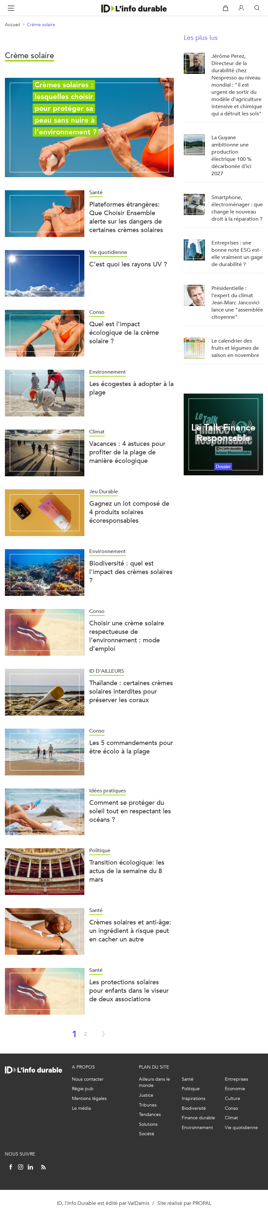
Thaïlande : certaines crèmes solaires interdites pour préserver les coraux (131, 691)
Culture (232, 1098)
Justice (146, 1095)
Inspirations (193, 1098)
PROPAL (202, 1203)
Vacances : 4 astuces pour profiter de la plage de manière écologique (127, 452)
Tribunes (148, 1105)
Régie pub (82, 1089)
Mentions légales (89, 1098)
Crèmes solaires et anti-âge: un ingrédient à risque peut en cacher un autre (130, 931)
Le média (81, 1108)
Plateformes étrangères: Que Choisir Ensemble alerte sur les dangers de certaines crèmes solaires (126, 217)
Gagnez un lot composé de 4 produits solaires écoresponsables (129, 512)
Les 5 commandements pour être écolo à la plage (131, 747)
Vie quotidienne (241, 1127)
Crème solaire (41, 25)
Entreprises (236, 1079)
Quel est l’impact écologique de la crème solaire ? (124, 333)
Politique (191, 1089)
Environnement (197, 1127)
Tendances (150, 1114)
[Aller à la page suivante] (103, 1033)
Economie (235, 1089)
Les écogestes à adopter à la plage (131, 388)
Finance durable (198, 1118)
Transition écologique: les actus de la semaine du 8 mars (126, 871)
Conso (231, 1108)
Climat (231, 1118)
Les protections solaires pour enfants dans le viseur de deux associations (129, 991)
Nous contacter (88, 1079)
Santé (187, 1079)
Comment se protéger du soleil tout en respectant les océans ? (130, 811)
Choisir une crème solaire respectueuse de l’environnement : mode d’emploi (126, 636)
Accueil (12, 25)
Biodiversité (194, 1108)
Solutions (148, 1124)
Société (146, 1134)
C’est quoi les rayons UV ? (128, 264)
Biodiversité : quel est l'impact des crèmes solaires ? (131, 572)
